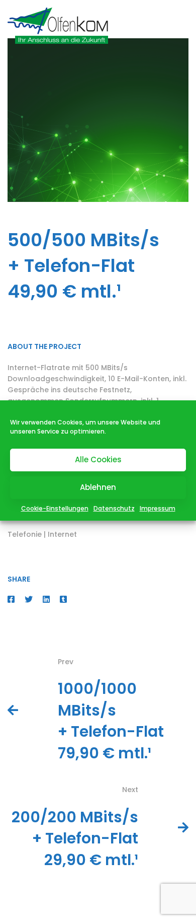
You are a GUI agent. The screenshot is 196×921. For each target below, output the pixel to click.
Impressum (157, 508)
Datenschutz (114, 508)
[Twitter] (29, 599)
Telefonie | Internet (42, 534)
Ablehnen (98, 487)
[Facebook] (11, 599)
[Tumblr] (63, 599)
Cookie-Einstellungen (54, 508)
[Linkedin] (46, 599)
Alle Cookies (98, 459)
